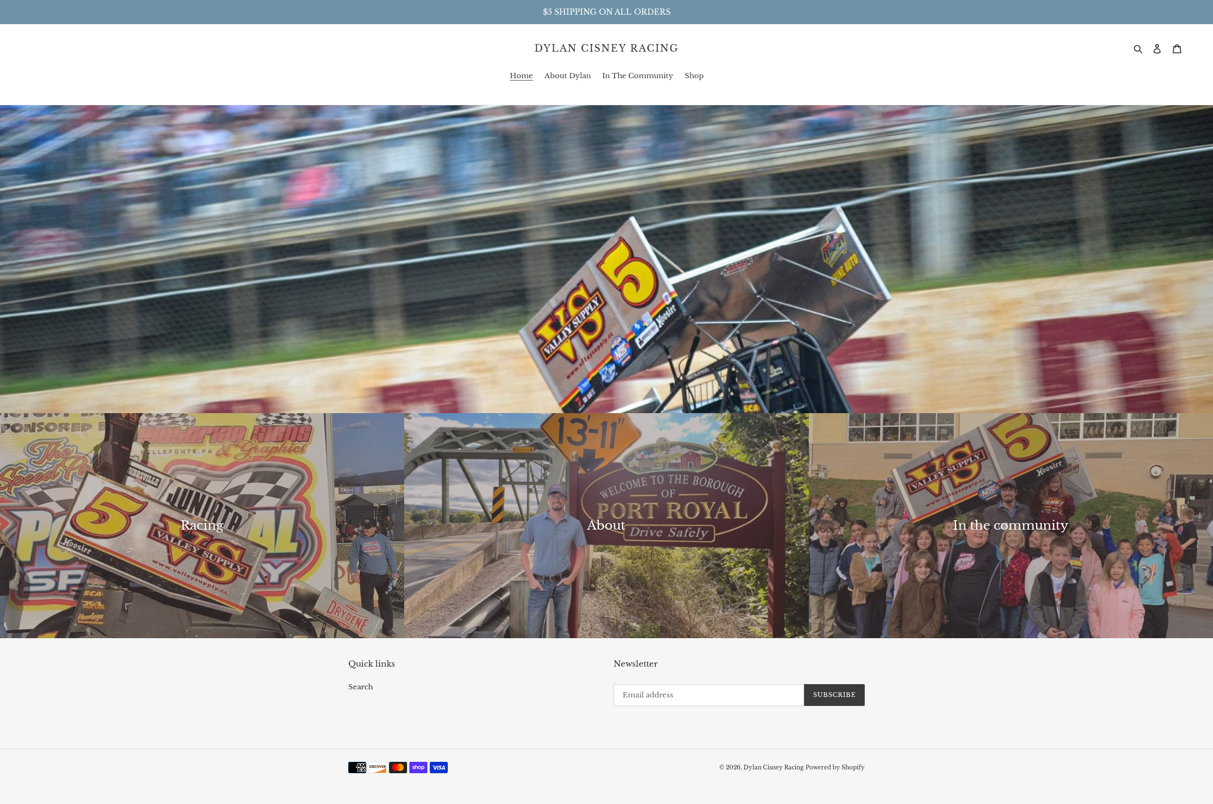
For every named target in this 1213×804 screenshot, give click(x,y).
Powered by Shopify (835, 767)
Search (360, 686)
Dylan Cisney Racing (606, 48)
